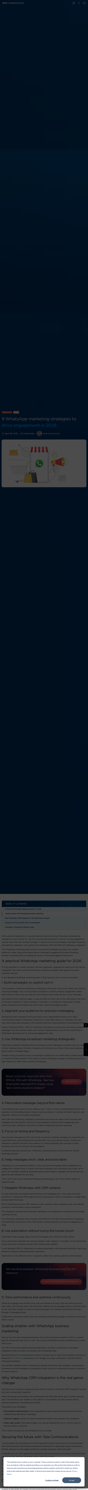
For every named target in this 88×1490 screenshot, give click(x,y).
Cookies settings (52, 1480)
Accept (71, 1480)
